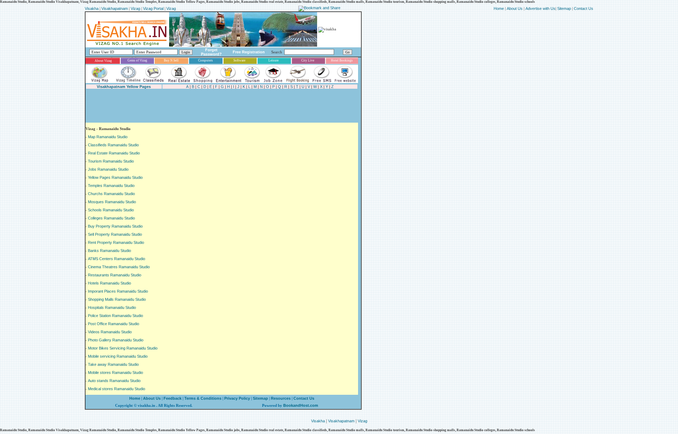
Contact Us (583, 8)
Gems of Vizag (137, 60)
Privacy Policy (236, 398)
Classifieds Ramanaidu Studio (113, 145)
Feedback (172, 398)
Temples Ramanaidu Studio (111, 185)
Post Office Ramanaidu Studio (113, 324)
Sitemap (564, 8)
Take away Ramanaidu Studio (113, 364)
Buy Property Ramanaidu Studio (115, 226)
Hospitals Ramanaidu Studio (112, 307)
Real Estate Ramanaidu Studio (114, 153)
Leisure (273, 60)
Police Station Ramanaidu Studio (115, 315)
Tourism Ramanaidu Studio (111, 161)
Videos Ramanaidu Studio (110, 332)
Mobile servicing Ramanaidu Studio (118, 356)
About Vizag (103, 61)
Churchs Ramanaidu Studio (111, 194)
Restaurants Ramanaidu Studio (114, 275)
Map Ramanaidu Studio (107, 137)
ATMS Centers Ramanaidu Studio (116, 259)
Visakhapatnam (114, 8)
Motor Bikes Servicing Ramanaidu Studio (122, 348)
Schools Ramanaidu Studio (111, 210)
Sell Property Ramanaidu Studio (115, 234)
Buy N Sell (171, 60)
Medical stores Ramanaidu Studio (116, 389)
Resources (281, 398)
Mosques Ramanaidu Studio (112, 202)
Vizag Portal (153, 8)
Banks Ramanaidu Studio (109, 250)
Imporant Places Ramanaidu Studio (118, 291)
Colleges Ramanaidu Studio (111, 218)
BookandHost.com (300, 405)
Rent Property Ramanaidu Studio (116, 242)
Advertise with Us (540, 8)
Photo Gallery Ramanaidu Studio (115, 340)
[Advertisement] (214, 106)
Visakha (92, 8)
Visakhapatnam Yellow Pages (124, 86)
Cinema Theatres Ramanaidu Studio (119, 267)
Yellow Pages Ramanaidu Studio (115, 177)
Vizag (136, 8)
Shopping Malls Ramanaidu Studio (117, 299)
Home (499, 8)
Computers (205, 60)
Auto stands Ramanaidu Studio (114, 381)
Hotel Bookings (342, 60)
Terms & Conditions (202, 398)
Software (239, 60)
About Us (515, 8)
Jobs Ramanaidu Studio (108, 169)
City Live (307, 60)
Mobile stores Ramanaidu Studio (115, 372)
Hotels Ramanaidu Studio (109, 283)
